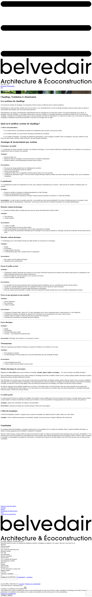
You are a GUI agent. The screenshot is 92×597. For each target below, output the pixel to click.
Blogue (3, 509)
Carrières (3, 507)
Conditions (29, 577)
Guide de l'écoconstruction (8, 514)
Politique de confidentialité (32, 584)
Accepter (3, 595)
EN (2, 88)
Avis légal (21, 584)
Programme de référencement (9, 511)
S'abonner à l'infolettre (7, 573)
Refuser (10, 595)
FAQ (2, 512)
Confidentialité (21, 577)
